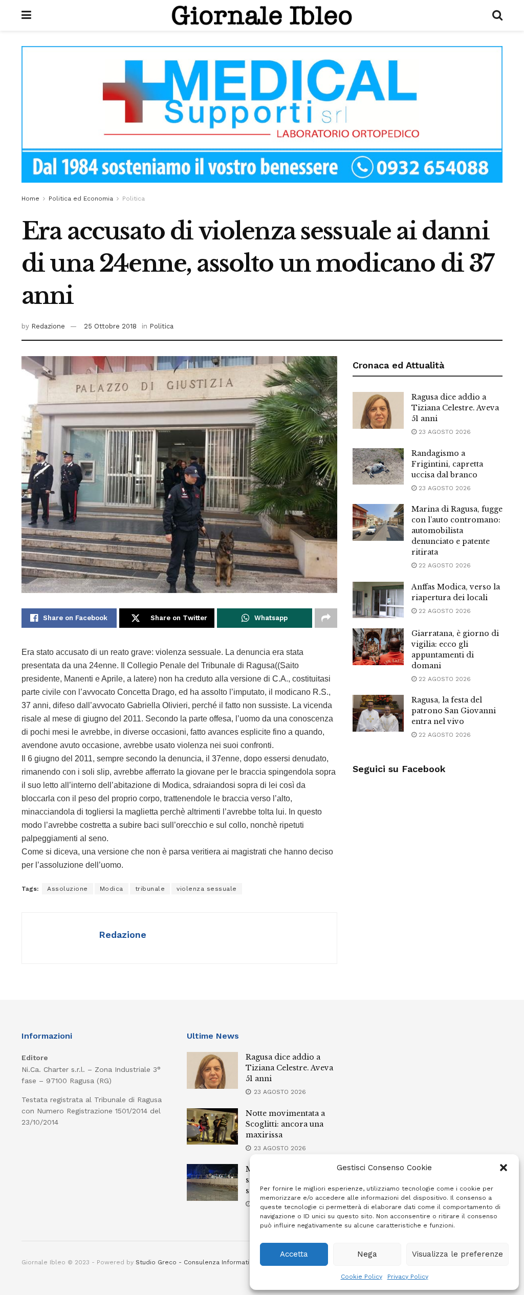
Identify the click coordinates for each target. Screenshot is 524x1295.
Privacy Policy (407, 1276)
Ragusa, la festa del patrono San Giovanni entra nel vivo (453, 710)
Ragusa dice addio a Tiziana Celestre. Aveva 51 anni (455, 407)
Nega (367, 1254)
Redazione (48, 326)
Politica (133, 198)
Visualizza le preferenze (457, 1254)
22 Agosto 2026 (444, 565)
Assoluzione (67, 888)
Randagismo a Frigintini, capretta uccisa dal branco (447, 464)
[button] (503, 1167)
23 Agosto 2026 (444, 431)
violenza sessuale (207, 888)
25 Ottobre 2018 (110, 326)
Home (30, 198)
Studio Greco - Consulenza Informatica (196, 1262)
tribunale (150, 888)
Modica (111, 888)
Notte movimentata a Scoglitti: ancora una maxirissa (285, 1124)
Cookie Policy (361, 1276)
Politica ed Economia (81, 198)
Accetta (294, 1254)
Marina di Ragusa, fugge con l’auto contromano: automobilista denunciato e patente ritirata (457, 530)
